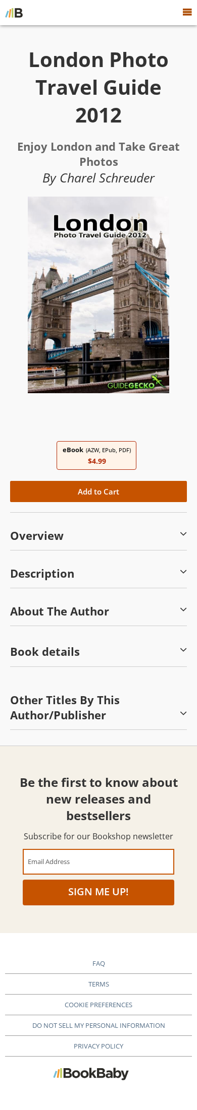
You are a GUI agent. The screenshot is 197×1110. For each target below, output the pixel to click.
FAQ (98, 963)
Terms (98, 984)
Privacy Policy (98, 1046)
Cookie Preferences (98, 1004)
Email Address (49, 861)
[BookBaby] (14, 12)
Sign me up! (98, 891)
